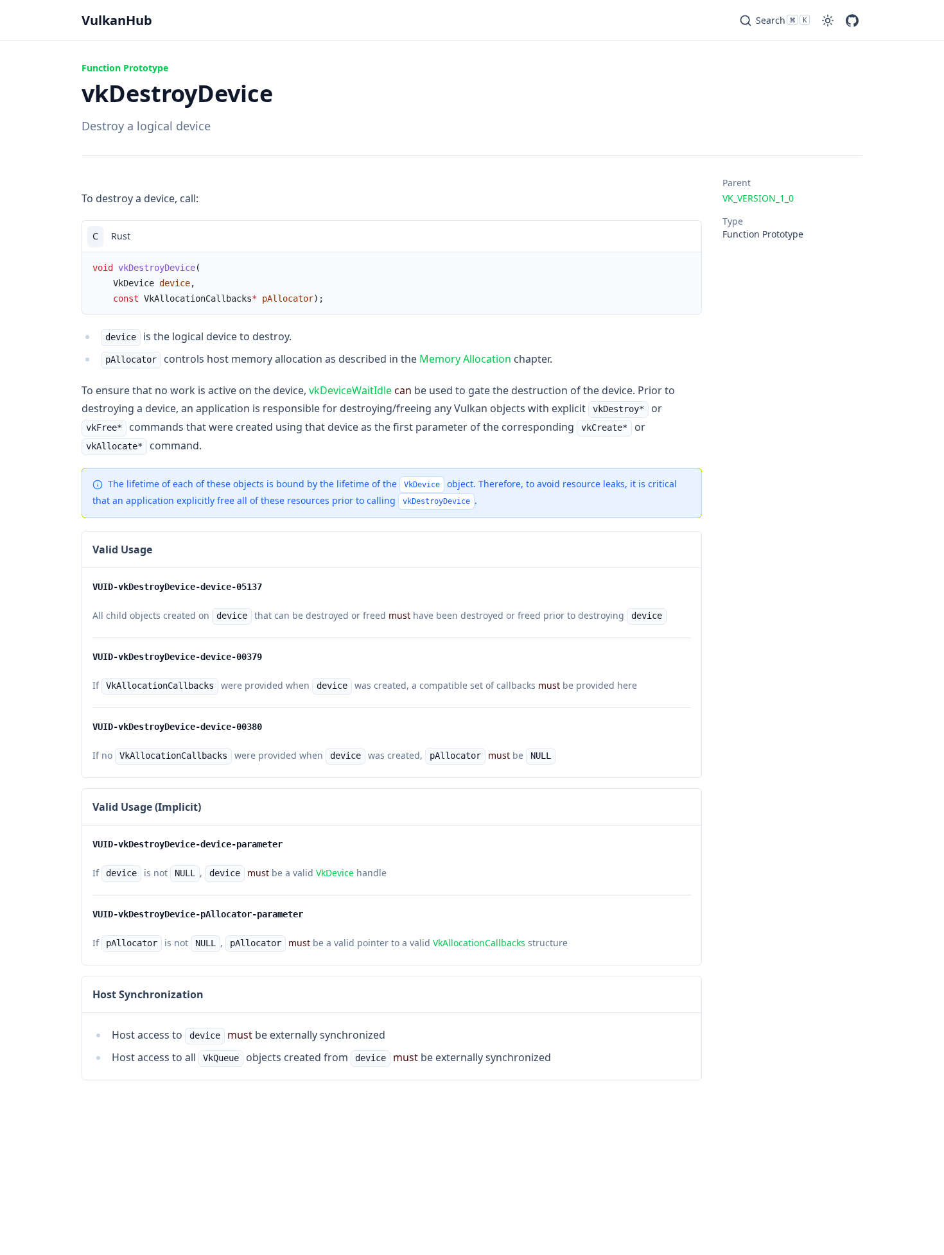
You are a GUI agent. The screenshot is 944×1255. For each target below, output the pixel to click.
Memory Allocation (465, 359)
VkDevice (335, 873)
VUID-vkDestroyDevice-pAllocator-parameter (197, 914)
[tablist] (392, 236)
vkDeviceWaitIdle (350, 390)
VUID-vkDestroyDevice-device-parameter (187, 844)
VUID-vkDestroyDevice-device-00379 (177, 657)
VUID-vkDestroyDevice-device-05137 (177, 587)
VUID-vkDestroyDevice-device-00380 (177, 727)
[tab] (95, 236)
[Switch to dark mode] (827, 20)
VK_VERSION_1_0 (758, 198)
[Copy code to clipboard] (686, 236)
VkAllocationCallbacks (479, 943)
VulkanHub (117, 20)
